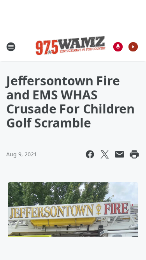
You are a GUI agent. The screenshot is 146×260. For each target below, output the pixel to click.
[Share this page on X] (104, 154)
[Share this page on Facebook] (89, 154)
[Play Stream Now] (133, 46)
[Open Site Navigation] (11, 46)
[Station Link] (70, 47)
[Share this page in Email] (119, 154)
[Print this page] (134, 154)
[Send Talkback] (118, 46)
